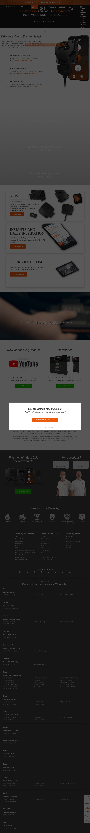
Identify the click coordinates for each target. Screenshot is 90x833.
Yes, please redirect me (45, 420)
